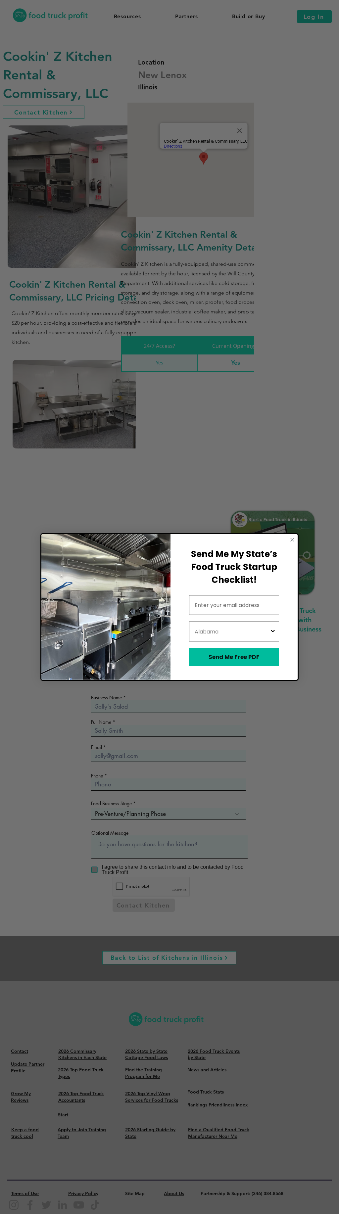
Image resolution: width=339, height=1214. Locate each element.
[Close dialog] (292, 539)
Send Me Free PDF (234, 657)
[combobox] (232, 631)
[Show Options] (272, 631)
